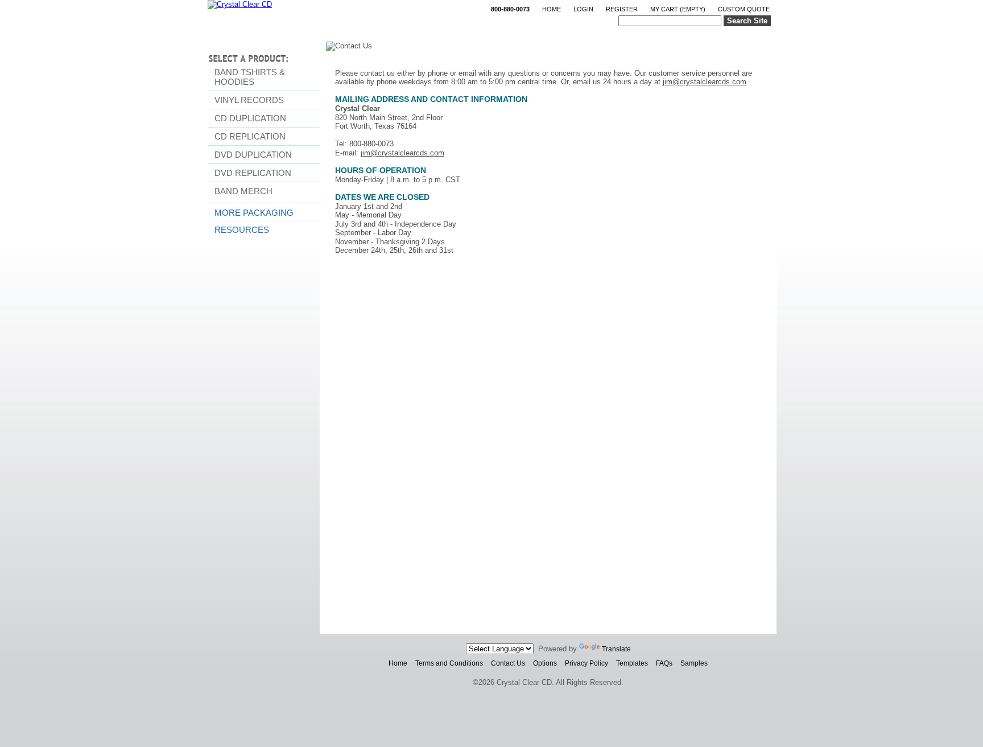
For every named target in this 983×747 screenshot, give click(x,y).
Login (583, 9)
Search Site (747, 21)
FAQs (664, 663)
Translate (616, 649)
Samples (694, 663)
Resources (241, 230)
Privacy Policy (586, 663)
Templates (632, 663)
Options (545, 663)
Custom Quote (744, 9)
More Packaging (254, 212)
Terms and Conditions (449, 663)
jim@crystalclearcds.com (704, 81)
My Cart (677, 9)
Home (551, 9)
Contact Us (508, 663)
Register (622, 9)
